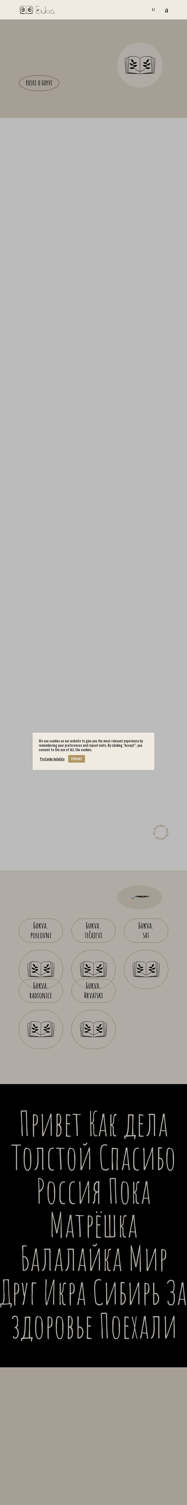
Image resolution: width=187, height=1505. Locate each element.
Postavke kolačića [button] (52, 759)
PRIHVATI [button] (76, 758)
